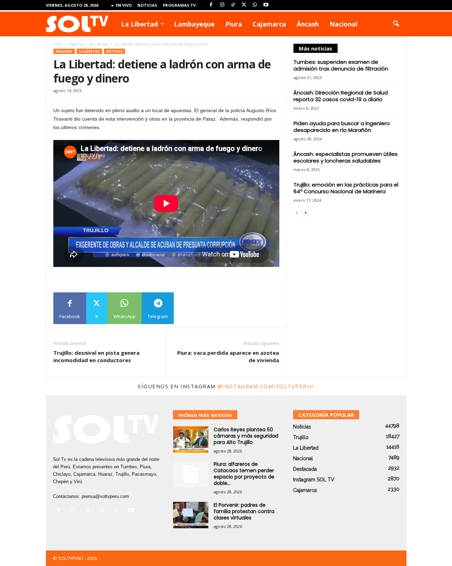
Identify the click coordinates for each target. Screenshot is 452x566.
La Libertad (139, 24)
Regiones (76, 44)
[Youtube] (266, 5)
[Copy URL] (190, 308)
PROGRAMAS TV (179, 5)
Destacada (305, 469)
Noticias (147, 5)
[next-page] (305, 212)
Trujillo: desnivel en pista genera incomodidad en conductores (96, 356)
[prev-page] (297, 212)
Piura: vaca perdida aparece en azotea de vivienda (228, 356)
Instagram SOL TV (313, 479)
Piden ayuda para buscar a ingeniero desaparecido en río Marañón (341, 127)
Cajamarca (269, 24)
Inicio (57, 44)
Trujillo (301, 437)
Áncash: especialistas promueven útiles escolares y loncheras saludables (345, 157)
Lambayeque (194, 24)
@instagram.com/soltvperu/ (266, 386)
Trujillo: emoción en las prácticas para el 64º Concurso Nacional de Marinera (345, 188)
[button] (396, 24)
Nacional (343, 24)
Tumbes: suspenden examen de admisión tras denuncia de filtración (340, 65)
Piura (233, 24)
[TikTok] (233, 5)
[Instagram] (222, 5)
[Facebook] (211, 5)
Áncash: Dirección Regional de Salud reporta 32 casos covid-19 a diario (340, 96)
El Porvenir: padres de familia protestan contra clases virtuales (244, 511)
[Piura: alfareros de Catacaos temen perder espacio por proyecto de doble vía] (190, 474)
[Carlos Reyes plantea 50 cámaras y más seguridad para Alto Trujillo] (190, 439)
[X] (244, 5)
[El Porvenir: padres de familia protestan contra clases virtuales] (190, 515)
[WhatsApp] (255, 5)
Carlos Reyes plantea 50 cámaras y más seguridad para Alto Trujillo (246, 436)
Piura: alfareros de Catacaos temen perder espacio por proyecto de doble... (244, 474)
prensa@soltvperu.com (105, 496)
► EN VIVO (121, 5)
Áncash (308, 24)
